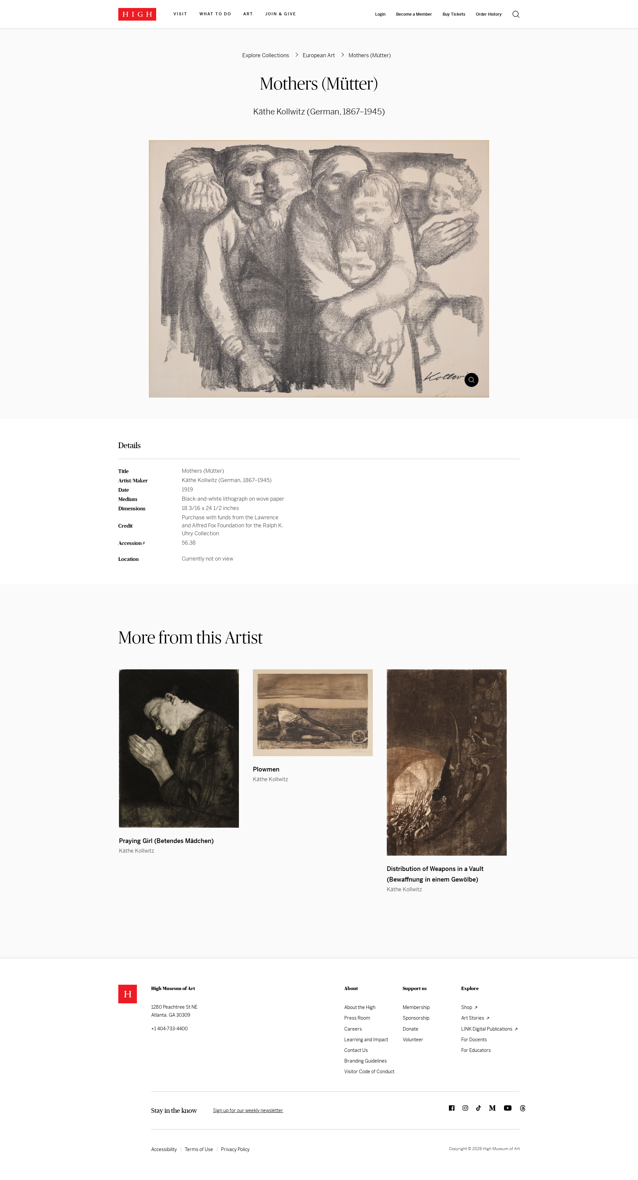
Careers (353, 1029)
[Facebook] (448, 1110)
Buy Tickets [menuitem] (454, 14)
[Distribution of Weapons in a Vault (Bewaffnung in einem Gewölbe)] (447, 762)
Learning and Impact (366, 1040)
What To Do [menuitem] (215, 14)
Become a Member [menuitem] (414, 14)
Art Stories (473, 1018)
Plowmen (266, 769)
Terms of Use (199, 1149)
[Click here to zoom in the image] (471, 380)
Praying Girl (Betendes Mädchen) (166, 841)
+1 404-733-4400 (169, 1029)
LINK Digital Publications (487, 1029)
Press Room (357, 1018)
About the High (359, 1007)
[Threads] (516, 1110)
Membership (416, 1007)
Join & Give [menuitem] (280, 14)
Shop (467, 1007)
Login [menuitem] (380, 14)
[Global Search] (516, 14)
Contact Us (356, 1050)
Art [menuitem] (248, 14)
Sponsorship (416, 1018)
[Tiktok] (474, 1110)
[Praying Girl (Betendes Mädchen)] (179, 748)
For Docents (474, 1040)
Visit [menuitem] (180, 14)
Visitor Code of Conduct (369, 1072)
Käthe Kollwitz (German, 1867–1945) (319, 112)
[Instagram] (461, 1110)
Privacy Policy (235, 1149)
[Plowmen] (313, 712)
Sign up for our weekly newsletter (248, 1110)
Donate (410, 1029)
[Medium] (488, 1110)
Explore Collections (265, 55)
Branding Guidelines (365, 1061)
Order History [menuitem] (489, 14)
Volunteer (413, 1040)
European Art (319, 55)
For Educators (476, 1050)
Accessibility (164, 1149)
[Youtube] (504, 1110)
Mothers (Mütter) (319, 83)
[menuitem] (180, 14)
